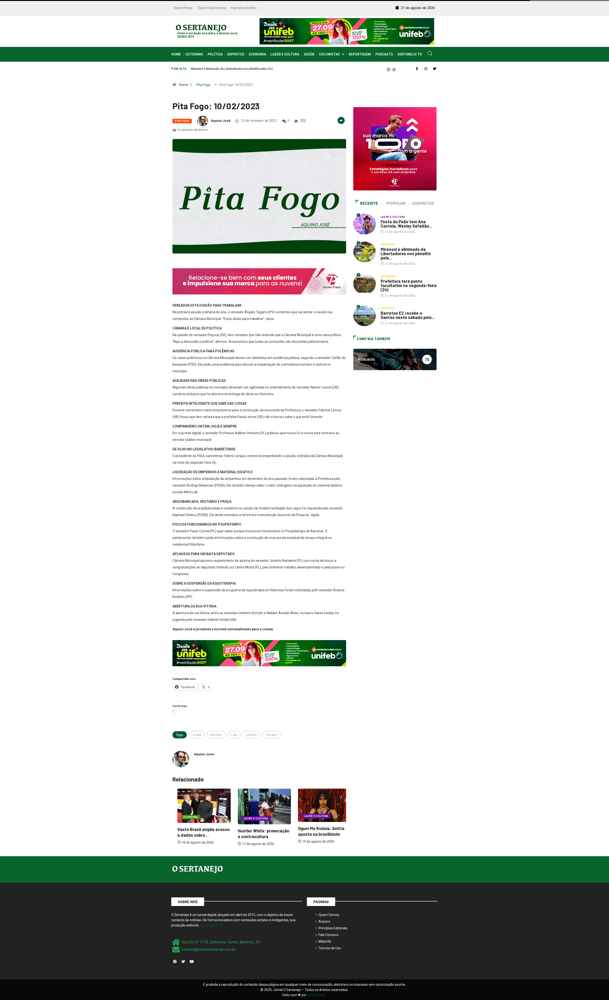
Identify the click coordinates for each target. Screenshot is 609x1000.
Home (176, 54)
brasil (197, 735)
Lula (234, 735)
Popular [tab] (396, 203)
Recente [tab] (369, 203)
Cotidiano (194, 54)
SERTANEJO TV (410, 54)
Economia (257, 54)
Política (215, 54)
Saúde (309, 54)
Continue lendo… (213, 925)
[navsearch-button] (430, 54)
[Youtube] (191, 961)
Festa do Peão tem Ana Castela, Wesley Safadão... (406, 224)
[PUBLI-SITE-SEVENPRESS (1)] (259, 281)
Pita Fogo (203, 85)
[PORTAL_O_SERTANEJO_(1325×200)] (347, 31)
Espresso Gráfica (243, 8)
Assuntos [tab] (423, 203)
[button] (388, 69)
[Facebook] (174, 961)
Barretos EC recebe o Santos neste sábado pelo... (408, 315)
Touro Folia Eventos (211, 8)
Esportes (235, 54)
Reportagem (360, 54)
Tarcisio (271, 735)
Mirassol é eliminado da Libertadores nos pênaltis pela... (406, 253)
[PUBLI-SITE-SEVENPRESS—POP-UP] (395, 148)
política (251, 735)
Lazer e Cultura (284, 54)
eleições (216, 735)
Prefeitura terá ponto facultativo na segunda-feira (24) (227, 68)
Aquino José (221, 121)
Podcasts (384, 54)
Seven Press (183, 8)
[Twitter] (183, 961)
